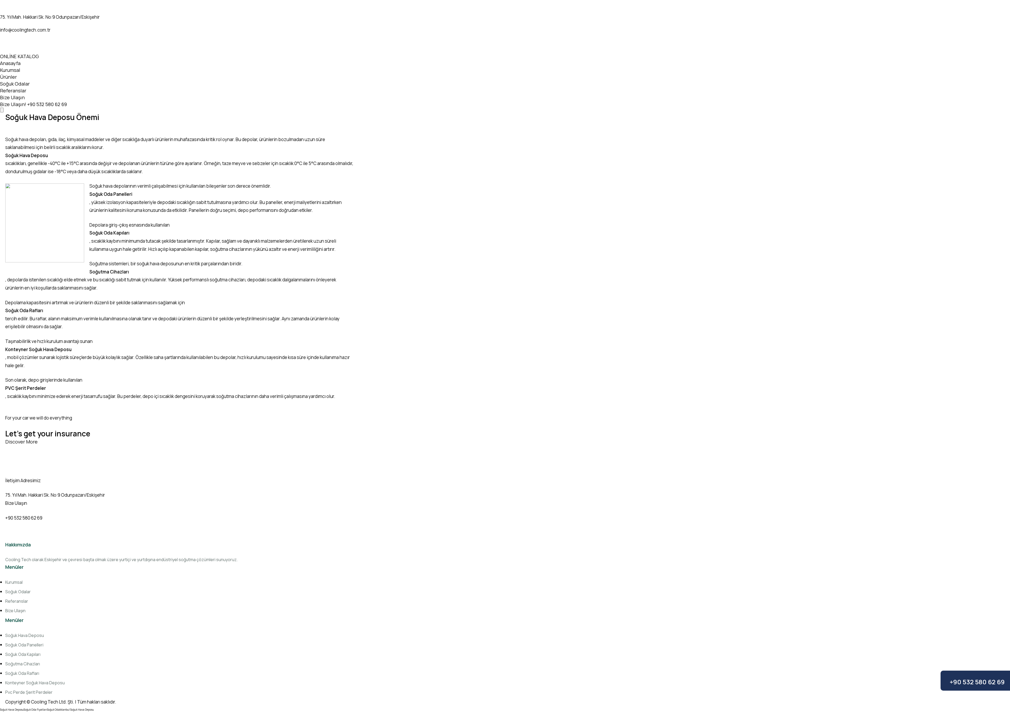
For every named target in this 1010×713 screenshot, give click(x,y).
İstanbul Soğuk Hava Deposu (77, 709)
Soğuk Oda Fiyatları (35, 709)
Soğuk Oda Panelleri (24, 645)
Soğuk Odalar (15, 84)
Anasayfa (10, 63)
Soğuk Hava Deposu (24, 635)
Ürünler (8, 77)
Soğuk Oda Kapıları (23, 654)
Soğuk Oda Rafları (22, 673)
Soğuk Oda (53, 709)
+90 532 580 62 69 (977, 682)
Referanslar (13, 90)
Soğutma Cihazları (22, 664)
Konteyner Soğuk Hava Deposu (35, 683)
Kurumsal (10, 70)
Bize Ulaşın (12, 97)
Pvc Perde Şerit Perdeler (29, 692)
